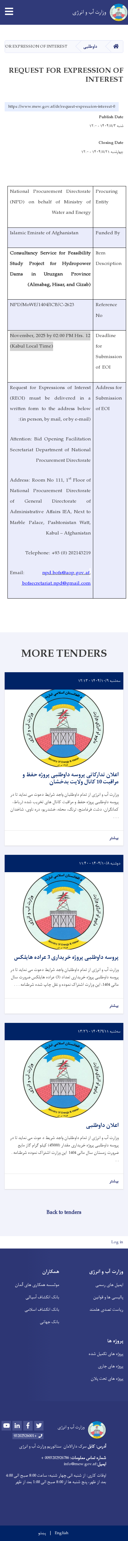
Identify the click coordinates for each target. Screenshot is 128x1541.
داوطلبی (90, 46)
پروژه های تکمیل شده (106, 1354)
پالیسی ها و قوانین (108, 1297)
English (61, 1533)
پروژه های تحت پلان (107, 1379)
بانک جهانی (49, 1322)
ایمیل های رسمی (109, 1285)
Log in (117, 1242)
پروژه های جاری (110, 1366)
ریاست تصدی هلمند (106, 1310)
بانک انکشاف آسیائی (42, 1297)
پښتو (42, 1533)
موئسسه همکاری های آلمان (37, 1285)
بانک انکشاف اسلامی (42, 1310)
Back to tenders (64, 1213)
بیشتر (114, 838)
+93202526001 (25, 1436)
